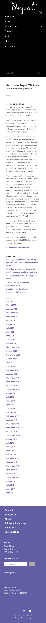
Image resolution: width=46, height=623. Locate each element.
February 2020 (12, 370)
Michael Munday (26, 618)
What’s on (9, 17)
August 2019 (11, 393)
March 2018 (11, 455)
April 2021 (10, 340)
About (8, 519)
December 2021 (12, 313)
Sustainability (12, 532)
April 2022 (10, 301)
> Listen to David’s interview (17, 248)
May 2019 (10, 405)
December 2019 (12, 378)
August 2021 (11, 324)
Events (8, 22)
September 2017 (13, 478)
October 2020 (11, 351)
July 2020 (10, 363)
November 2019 (12, 382)
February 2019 (12, 416)
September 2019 (13, 389)
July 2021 (10, 328)
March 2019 (11, 412)
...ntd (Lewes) (27, 615)
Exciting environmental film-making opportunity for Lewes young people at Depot (22, 262)
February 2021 (12, 344)
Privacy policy (9, 573)
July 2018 (10, 443)
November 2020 (12, 347)
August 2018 (11, 439)
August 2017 (11, 481)
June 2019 (10, 401)
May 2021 (10, 336)
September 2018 (13, 435)
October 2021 (11, 321)
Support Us (11, 515)
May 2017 (10, 493)
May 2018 (10, 451)
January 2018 (11, 462)
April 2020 (10, 367)
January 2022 (11, 309)
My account (10, 46)
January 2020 (11, 374)
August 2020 (11, 359)
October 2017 (11, 474)
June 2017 (10, 489)
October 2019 (11, 386)
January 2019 (11, 420)
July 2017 (10, 485)
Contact (9, 510)
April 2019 (10, 409)
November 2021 (12, 317)
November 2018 (12, 428)
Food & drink (11, 26)
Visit (7, 36)
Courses (9, 31)
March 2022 (11, 305)
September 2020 (13, 355)
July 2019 (10, 397)
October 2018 (11, 432)
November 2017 (12, 470)
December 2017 (12, 466)
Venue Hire (10, 528)
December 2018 (12, 424)
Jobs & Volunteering (15, 523)
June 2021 (10, 332)
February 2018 (12, 458)
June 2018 (10, 447)
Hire (7, 41)
